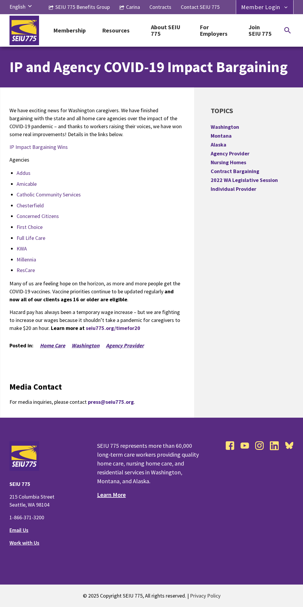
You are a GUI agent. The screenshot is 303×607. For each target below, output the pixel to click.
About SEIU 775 (165, 30)
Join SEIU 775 (260, 30)
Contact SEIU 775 (200, 7)
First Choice (30, 227)
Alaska (218, 144)
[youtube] (244, 445)
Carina (133, 7)
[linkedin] (274, 445)
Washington (85, 345)
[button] (29, 6)
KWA (22, 248)
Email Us (18, 530)
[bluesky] (289, 445)
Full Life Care (31, 238)
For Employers (214, 30)
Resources (116, 30)
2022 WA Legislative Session (244, 180)
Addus (23, 173)
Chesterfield (30, 205)
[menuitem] (17, 7)
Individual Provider (233, 188)
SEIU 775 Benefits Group (82, 7)
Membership (69, 30)
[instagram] (259, 445)
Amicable (27, 183)
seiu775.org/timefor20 (113, 328)
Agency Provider (125, 345)
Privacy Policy (205, 595)
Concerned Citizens (38, 216)
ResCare (26, 270)
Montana (221, 135)
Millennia (26, 259)
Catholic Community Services (49, 194)
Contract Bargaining (235, 171)
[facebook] (229, 445)
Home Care (52, 345)
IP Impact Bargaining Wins (38, 147)
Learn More (111, 494)
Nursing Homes (228, 162)
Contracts (160, 7)
